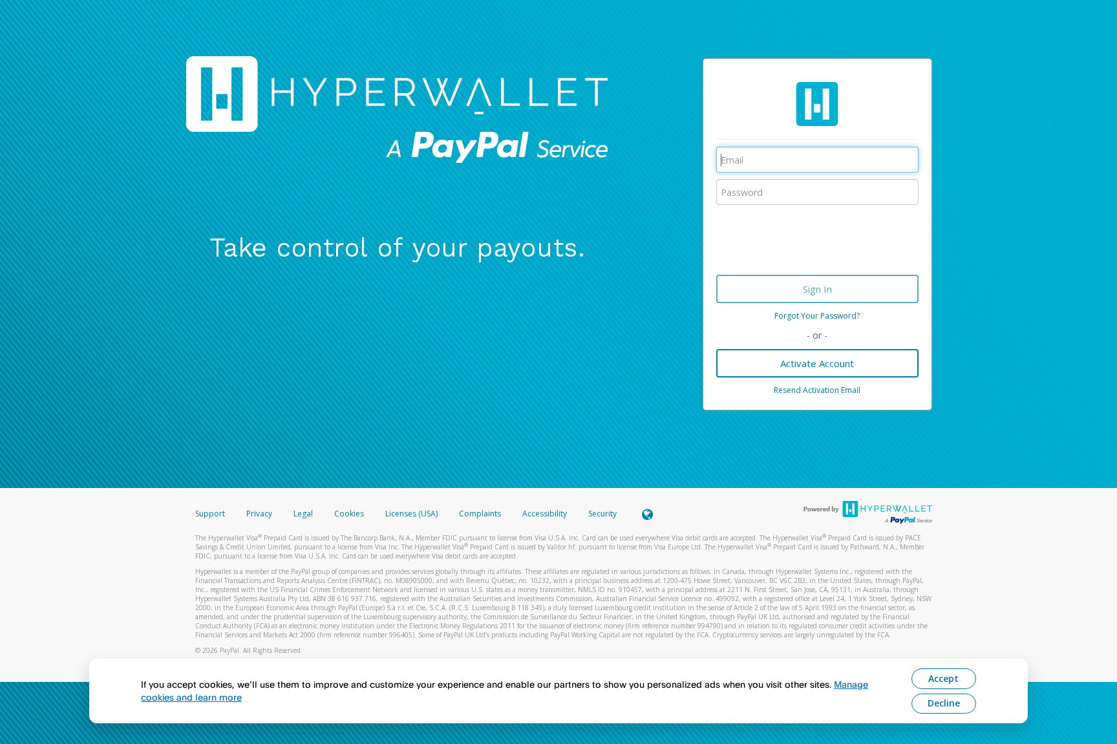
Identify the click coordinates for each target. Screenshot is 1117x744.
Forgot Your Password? (817, 315)
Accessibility (544, 513)
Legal (303, 513)
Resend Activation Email (817, 390)
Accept (943, 678)
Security (602, 513)
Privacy (259, 513)
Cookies (349, 513)
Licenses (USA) (412, 513)
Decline (944, 703)
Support (210, 513)
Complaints (481, 513)
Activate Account (817, 363)
